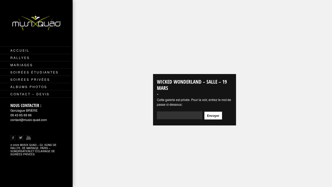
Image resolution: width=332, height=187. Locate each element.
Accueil (20, 50)
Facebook (13, 137)
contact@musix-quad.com (28, 119)
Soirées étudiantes (34, 72)
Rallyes (20, 57)
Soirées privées (30, 79)
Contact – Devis (30, 94)
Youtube (28, 137)
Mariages (21, 65)
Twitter (20, 137)
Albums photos (28, 86)
